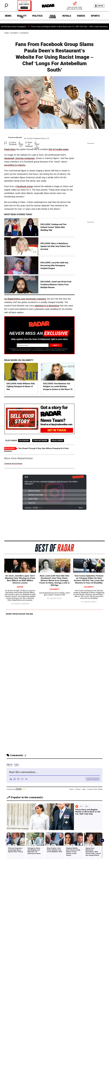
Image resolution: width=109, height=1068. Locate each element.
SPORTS (95, 15)
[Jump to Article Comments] (5, 143)
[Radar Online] (48, 6)
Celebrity (14, 33)
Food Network (40, 440)
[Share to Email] (37, 143)
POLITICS (37, 15)
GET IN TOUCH (56, 430)
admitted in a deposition (47, 305)
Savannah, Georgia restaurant (19, 158)
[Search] (6, 7)
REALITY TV (22, 16)
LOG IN (100, 6)
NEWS (8, 15)
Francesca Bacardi (15, 137)
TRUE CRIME (52, 16)
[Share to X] (21, 143)
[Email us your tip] (25, 10)
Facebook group (24, 186)
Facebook (24, 33)
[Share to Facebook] (12, 143)
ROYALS (66, 15)
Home (6, 33)
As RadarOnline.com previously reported (25, 299)
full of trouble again (59, 149)
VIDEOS (81, 15)
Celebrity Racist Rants (13, 464)
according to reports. (15, 165)
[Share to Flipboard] (29, 143)
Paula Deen (10, 149)
